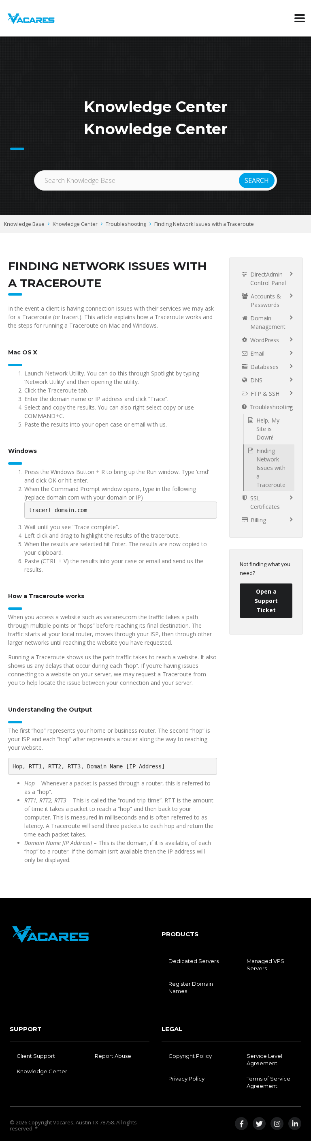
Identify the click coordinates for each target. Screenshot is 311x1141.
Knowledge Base (24, 224)
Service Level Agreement (264, 1059)
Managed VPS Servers (265, 965)
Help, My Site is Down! (267, 428)
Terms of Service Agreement (268, 1082)
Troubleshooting (126, 224)
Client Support (36, 1056)
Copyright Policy (190, 1056)
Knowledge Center (75, 224)
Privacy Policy (186, 1078)
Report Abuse (113, 1056)
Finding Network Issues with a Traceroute (204, 224)
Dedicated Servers (193, 961)
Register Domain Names (190, 987)
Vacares (63, 1122)
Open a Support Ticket (266, 601)
